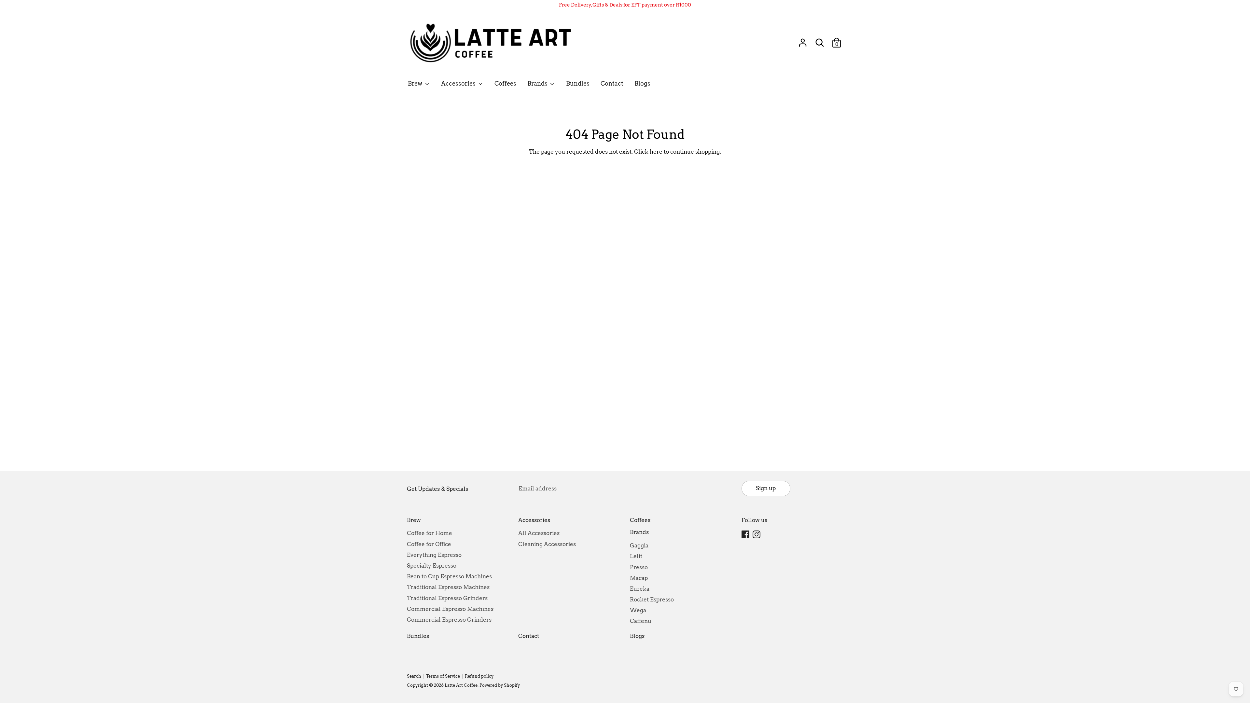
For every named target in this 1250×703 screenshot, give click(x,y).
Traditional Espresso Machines (448, 587)
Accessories (459, 83)
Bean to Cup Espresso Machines (449, 576)
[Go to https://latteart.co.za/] (494, 42)
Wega (638, 610)
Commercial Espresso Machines (450, 609)
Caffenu (640, 621)
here (656, 151)
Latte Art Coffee (461, 685)
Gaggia (639, 545)
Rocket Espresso (652, 599)
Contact (612, 83)
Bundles (578, 83)
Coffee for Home (429, 533)
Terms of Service (443, 676)
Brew (416, 83)
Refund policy (479, 676)
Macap (639, 578)
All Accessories (539, 533)
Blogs (642, 83)
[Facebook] (746, 535)
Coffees (505, 83)
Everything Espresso (434, 555)
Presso (639, 567)
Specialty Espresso (431, 565)
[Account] (802, 40)
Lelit (636, 556)
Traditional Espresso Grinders (447, 598)
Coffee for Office (429, 544)
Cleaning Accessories (547, 544)
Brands (538, 83)
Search (414, 676)
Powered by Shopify (499, 685)
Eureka (639, 589)
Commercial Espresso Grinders (449, 619)
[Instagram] (757, 535)
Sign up (766, 488)
